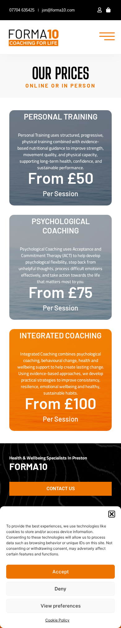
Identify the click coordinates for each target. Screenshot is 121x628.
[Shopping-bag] (108, 10)
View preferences (61, 606)
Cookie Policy (57, 620)
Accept (60, 572)
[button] (112, 514)
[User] (99, 10)
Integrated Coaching (60, 335)
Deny (60, 589)
